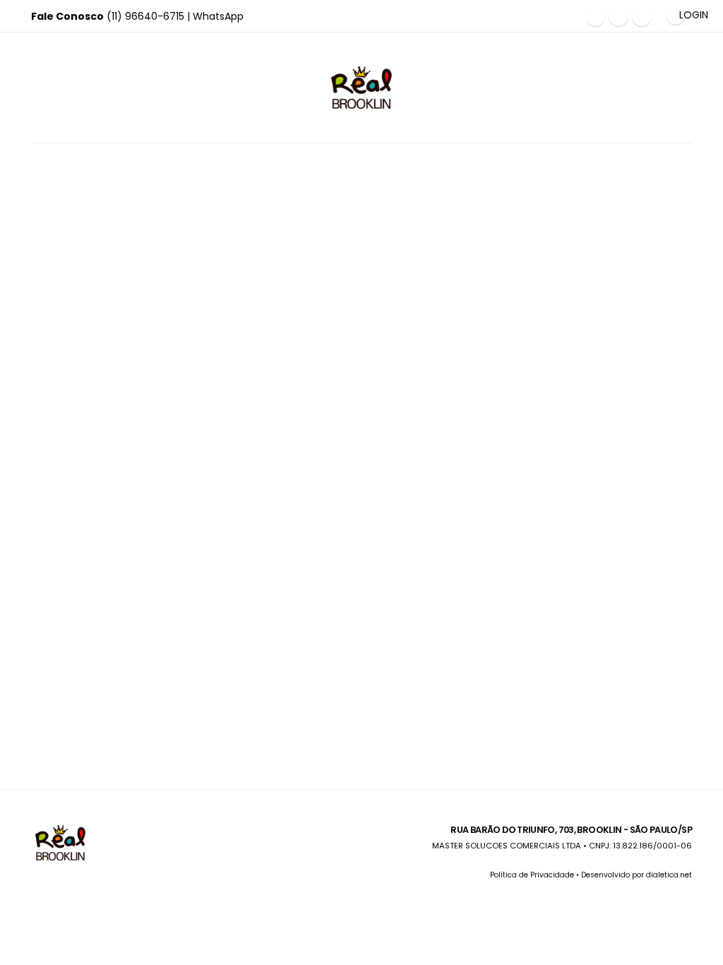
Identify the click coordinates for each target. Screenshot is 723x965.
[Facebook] (595, 16)
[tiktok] (642, 16)
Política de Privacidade (532, 875)
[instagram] (618, 16)
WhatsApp (218, 16)
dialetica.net (669, 875)
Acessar (107, 267)
